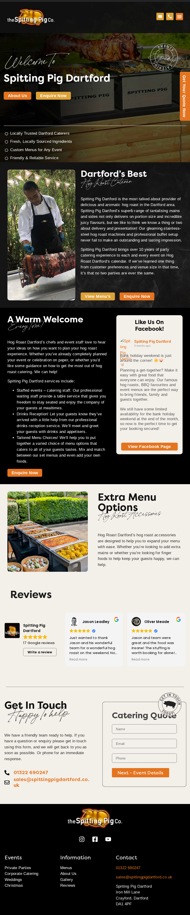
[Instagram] (82, 839)
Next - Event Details (140, 773)
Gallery (66, 879)
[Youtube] (108, 839)
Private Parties (18, 868)
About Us (68, 873)
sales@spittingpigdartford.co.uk (144, 877)
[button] (179, 16)
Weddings (13, 879)
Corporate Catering (21, 873)
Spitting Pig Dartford (152, 341)
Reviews (67, 885)
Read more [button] (78, 660)
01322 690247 (128, 868)
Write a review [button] (40, 652)
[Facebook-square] (95, 839)
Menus (66, 868)
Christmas (14, 885)
